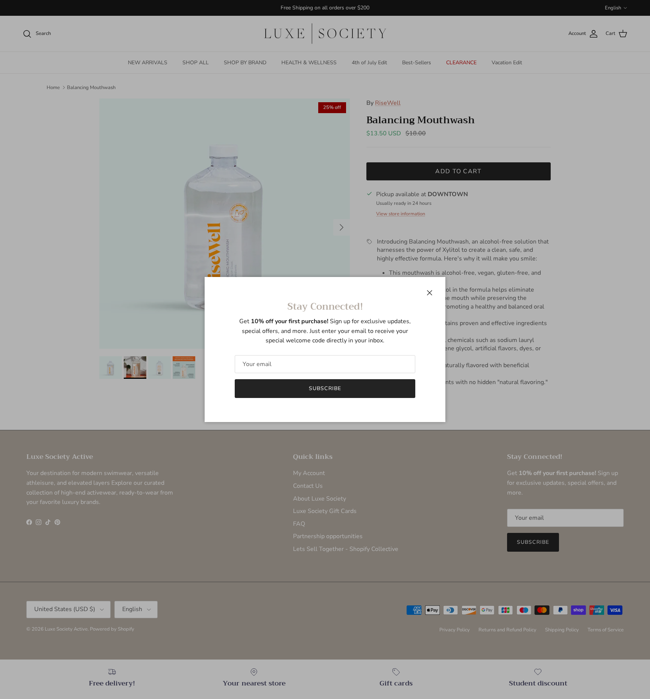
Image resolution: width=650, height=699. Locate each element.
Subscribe (325, 388)
